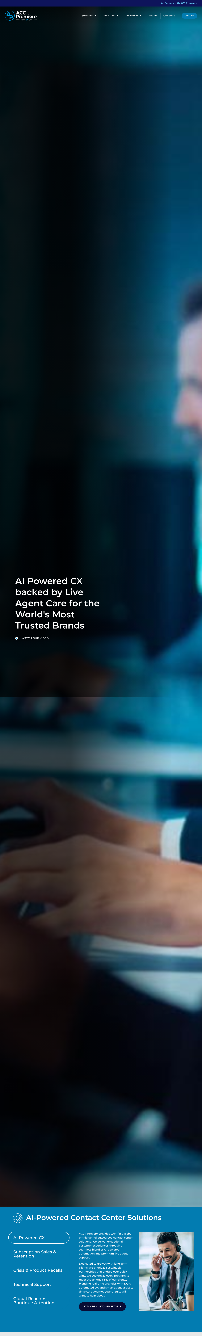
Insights (152, 15)
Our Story (169, 15)
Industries (109, 15)
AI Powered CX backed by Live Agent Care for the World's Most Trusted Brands (57, 603)
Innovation (131, 15)
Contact (189, 15)
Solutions (87, 15)
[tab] (39, 1238)
